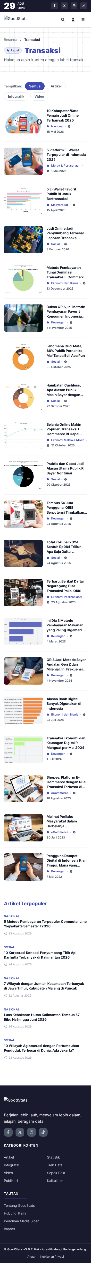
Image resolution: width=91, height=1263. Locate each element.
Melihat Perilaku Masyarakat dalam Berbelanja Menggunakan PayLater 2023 (66, 825)
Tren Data (55, 1165)
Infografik (16, 96)
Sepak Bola (56, 1173)
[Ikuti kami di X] (64, 5)
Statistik (53, 1157)
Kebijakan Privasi (52, 1256)
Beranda (10, 40)
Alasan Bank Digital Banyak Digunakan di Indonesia (64, 703)
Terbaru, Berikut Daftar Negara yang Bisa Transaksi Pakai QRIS (65, 586)
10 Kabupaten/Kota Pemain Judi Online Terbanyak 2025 (63, 115)
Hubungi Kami (15, 1213)
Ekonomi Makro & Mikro (67, 440)
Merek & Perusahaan (65, 165)
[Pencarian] (63, 19)
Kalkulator (55, 1180)
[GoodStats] (18, 19)
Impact (9, 1229)
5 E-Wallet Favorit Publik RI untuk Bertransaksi (61, 194)
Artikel (56, 86)
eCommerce (59, 793)
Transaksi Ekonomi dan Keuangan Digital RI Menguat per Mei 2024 (66, 743)
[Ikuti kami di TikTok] (83, 5)
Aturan (31, 1256)
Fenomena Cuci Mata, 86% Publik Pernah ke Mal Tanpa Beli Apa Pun (66, 351)
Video (39, 96)
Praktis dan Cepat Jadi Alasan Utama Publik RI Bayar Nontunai (65, 468)
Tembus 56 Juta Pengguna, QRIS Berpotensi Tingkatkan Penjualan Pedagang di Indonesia (65, 512)
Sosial (55, 244)
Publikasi (11, 1180)
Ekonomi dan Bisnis (64, 283)
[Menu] (83, 19)
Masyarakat (59, 205)
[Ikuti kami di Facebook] (54, 5)
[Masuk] (73, 19)
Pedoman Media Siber (21, 1221)
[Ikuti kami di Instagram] (74, 5)
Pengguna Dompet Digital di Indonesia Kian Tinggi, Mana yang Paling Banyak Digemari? (67, 865)
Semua (35, 86)
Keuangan (58, 322)
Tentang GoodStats (19, 1205)
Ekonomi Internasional (66, 597)
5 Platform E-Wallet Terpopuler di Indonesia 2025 (66, 154)
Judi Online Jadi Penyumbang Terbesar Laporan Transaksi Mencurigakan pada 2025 (65, 237)
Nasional (57, 126)
